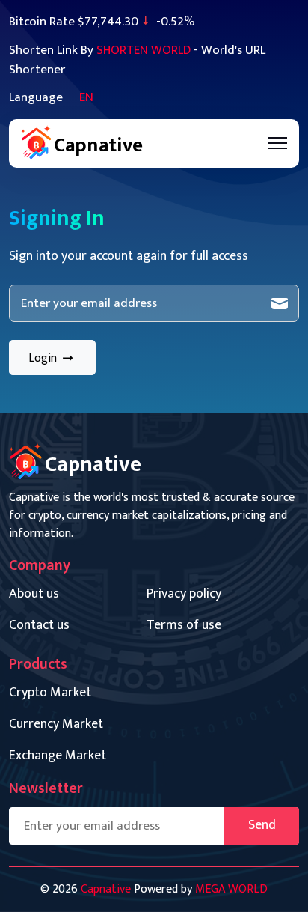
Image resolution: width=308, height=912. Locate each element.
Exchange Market (57, 756)
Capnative (106, 889)
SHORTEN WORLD (143, 50)
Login (44, 358)
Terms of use (184, 625)
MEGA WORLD (231, 889)
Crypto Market (50, 693)
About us (34, 594)
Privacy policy (184, 594)
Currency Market (56, 724)
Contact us (39, 625)
